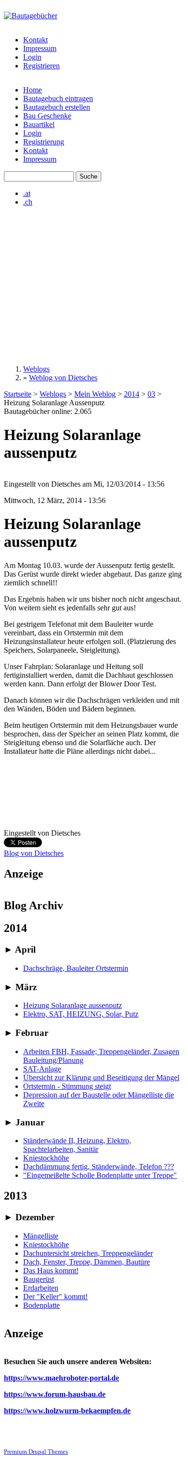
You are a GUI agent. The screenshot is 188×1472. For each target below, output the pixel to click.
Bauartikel (38, 124)
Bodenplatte (41, 1305)
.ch (27, 202)
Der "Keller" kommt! (55, 1296)
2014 (131, 394)
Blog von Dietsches (34, 853)
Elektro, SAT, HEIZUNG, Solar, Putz (80, 1014)
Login (32, 57)
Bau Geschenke (47, 116)
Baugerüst (38, 1279)
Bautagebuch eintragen (58, 98)
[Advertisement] (94, 285)
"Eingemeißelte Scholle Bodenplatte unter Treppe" (100, 1175)
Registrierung (43, 142)
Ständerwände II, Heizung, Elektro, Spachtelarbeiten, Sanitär (77, 1144)
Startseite (17, 394)
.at (26, 193)
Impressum (39, 48)
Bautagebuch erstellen (56, 107)
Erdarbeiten (40, 1288)
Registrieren (41, 66)
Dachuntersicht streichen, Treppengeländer (88, 1253)
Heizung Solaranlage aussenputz (72, 1005)
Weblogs (36, 369)
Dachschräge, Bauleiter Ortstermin (75, 968)
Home (32, 90)
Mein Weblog (95, 394)
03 (151, 394)
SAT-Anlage (42, 1069)
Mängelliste (40, 1236)
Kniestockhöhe (46, 1158)
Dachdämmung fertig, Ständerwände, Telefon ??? (98, 1166)
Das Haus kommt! (51, 1270)
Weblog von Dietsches (63, 378)
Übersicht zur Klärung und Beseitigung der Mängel (101, 1077)
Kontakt (35, 40)
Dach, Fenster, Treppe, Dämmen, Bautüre (86, 1262)
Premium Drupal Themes (36, 1451)
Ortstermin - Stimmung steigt (67, 1086)
